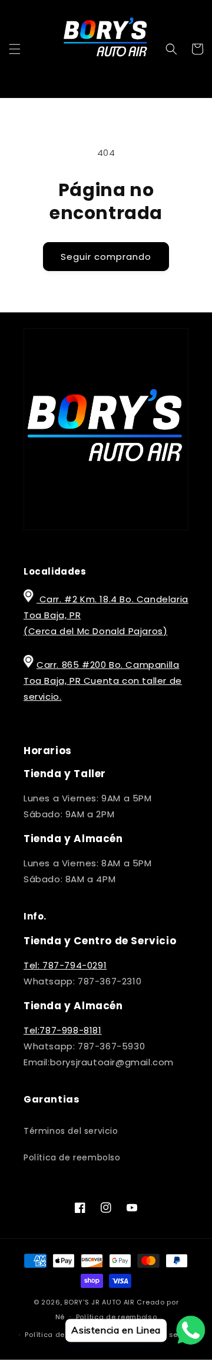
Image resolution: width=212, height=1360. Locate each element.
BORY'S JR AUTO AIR (100, 1302)
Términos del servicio (71, 1131)
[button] (15, 49)
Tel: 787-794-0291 (65, 965)
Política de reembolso (72, 1157)
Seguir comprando (106, 256)
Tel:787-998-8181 (63, 1030)
